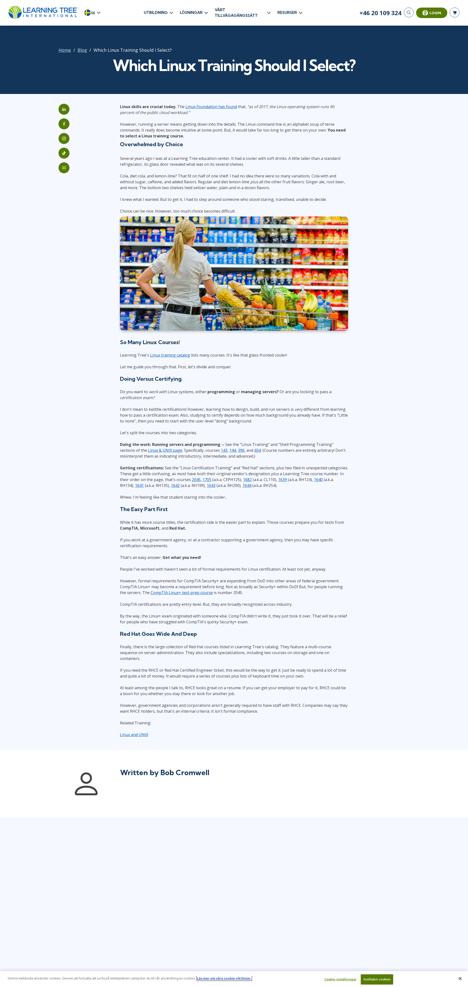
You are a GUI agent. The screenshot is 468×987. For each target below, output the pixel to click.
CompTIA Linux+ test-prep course (182, 592)
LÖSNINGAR (191, 12)
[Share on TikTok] (63, 153)
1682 (247, 479)
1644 (247, 485)
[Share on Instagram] (63, 138)
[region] (234, 979)
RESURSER (287, 12)
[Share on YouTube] (63, 167)
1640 (318, 479)
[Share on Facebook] (63, 123)
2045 (196, 479)
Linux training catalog (170, 355)
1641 (139, 485)
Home (64, 50)
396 (241, 450)
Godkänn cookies (376, 979)
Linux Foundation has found (211, 106)
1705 (207, 479)
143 (224, 450)
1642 (175, 485)
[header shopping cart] (454, 12)
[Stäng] (460, 978)
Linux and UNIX (134, 734)
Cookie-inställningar (340, 979)
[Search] (409, 12)
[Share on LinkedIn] (63, 109)
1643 (211, 485)
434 (257, 450)
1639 (282, 479)
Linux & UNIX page (165, 450)
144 (232, 450)
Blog (82, 50)
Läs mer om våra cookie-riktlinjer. (224, 978)
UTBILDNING (156, 12)
